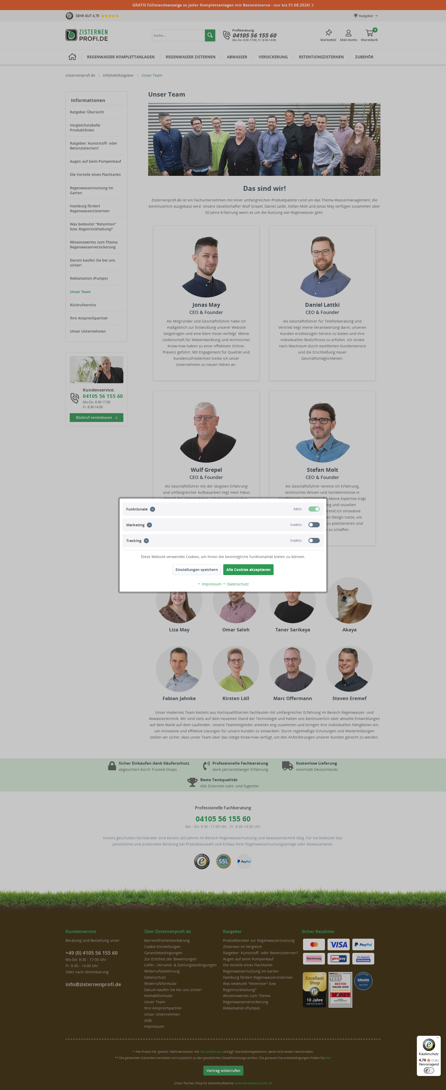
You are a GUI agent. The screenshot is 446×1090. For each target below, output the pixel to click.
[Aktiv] (314, 509)
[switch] (429, 1070)
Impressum (211, 584)
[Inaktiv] (314, 524)
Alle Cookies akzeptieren (248, 569)
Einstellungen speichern (197, 569)
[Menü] (438, 1039)
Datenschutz (237, 584)
